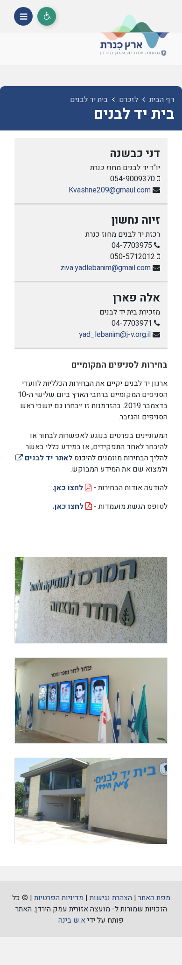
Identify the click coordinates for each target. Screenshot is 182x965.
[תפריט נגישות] (46, 16)
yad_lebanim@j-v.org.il (115, 334)
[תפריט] (23, 16)
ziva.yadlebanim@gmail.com (105, 268)
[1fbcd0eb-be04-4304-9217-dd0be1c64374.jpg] (91, 600)
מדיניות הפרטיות (59, 897)
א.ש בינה (71, 920)
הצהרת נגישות (111, 897)
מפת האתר (154, 897)
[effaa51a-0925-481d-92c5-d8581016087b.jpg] (91, 801)
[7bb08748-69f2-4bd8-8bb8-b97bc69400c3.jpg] (91, 700)
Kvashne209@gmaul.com (110, 190)
